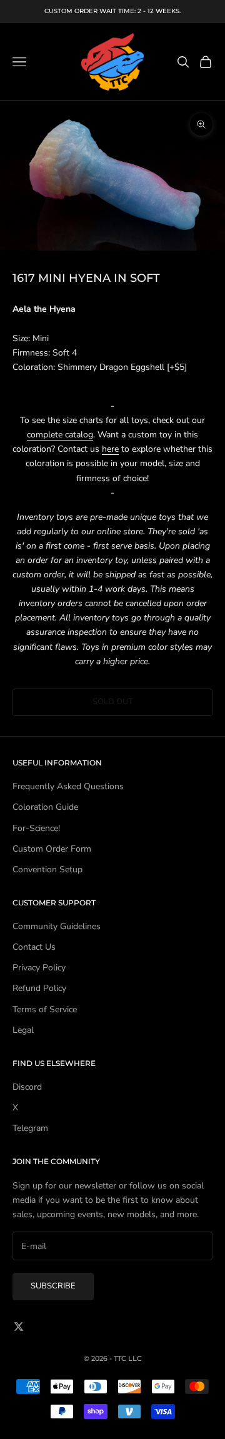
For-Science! (36, 828)
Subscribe (53, 1286)
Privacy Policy (39, 967)
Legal (23, 1030)
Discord (27, 1087)
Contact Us (34, 947)
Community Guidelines (56, 926)
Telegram (30, 1128)
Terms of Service (44, 1009)
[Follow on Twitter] (18, 1326)
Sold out (112, 701)
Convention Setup (47, 869)
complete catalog (60, 435)
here (110, 449)
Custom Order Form (51, 849)
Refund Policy (39, 988)
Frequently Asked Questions (68, 786)
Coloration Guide (45, 807)
